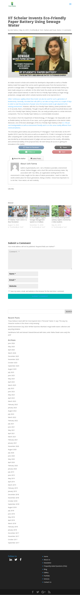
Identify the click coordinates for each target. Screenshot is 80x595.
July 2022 (11, 414)
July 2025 (11, 372)
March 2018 (12, 523)
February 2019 (13, 488)
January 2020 (12, 469)
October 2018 (12, 501)
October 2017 (12, 539)
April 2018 (11, 520)
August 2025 (12, 369)
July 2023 (11, 388)
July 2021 (11, 424)
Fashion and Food (50, 30)
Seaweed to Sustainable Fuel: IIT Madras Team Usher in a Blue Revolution (18, 220)
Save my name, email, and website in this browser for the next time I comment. (37, 291)
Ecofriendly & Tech (36, 30)
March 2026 (12, 353)
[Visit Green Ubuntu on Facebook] (20, 560)
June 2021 (11, 427)
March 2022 (12, 417)
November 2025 (13, 359)
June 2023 (11, 392)
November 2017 (13, 536)
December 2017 (13, 533)
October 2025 (12, 363)
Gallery (46, 572)
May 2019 (11, 478)
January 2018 (12, 530)
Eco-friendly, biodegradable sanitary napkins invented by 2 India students (61, 220)
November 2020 (13, 446)
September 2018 (13, 504)
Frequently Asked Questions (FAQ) (55, 566)
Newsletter (47, 563)
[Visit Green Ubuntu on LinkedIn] (10, 560)
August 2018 (12, 507)
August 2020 (12, 449)
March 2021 (12, 437)
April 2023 (11, 398)
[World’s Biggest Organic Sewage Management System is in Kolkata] (39, 211)
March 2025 (12, 385)
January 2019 (12, 491)
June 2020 (11, 456)
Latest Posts (36, 158)
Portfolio (47, 576)
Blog (45, 569)
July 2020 (11, 453)
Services (46, 579)
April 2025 (11, 382)
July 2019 (11, 472)
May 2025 (11, 379)
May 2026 (11, 347)
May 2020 (11, 459)
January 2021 (12, 443)
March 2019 (12, 485)
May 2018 (11, 517)
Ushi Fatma (14, 30)
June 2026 (11, 343)
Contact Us (47, 582)
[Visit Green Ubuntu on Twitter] (15, 560)
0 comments (67, 30)
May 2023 (11, 395)
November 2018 (13, 498)
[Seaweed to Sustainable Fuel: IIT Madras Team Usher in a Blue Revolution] (18, 211)
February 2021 (13, 440)
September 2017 (13, 543)
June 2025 (11, 375)
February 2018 (13, 527)
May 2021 (11, 430)
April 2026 (11, 350)
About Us (47, 560)
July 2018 (11, 511)
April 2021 (11, 433)
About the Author (19, 158)
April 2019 (11, 482)
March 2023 (12, 401)
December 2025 (13, 356)
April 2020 (11, 462)
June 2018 (11, 514)
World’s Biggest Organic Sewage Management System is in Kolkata (38, 220)
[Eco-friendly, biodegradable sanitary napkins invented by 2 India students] (61, 211)
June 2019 (11, 475)
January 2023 (12, 408)
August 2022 (12, 411)
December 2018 (13, 494)
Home (59, 30)
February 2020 (13, 466)
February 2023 (13, 404)
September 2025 (13, 366)
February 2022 (13, 421)
